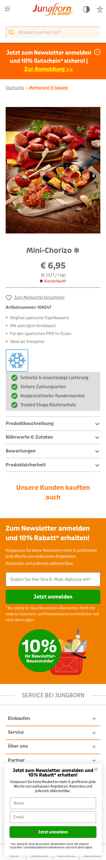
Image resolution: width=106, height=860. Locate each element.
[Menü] (7, 8)
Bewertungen (21, 451)
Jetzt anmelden (53, 596)
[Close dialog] (96, 769)
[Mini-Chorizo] (53, 170)
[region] (53, 170)
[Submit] (12, 32)
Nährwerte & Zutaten (29, 437)
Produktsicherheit (26, 465)
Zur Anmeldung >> (48, 69)
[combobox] (53, 32)
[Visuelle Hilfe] (100, 9)
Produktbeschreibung (29, 423)
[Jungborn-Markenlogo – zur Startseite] (53, 9)
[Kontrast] (86, 9)
